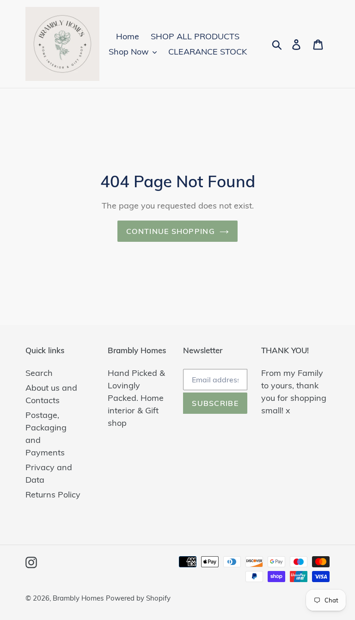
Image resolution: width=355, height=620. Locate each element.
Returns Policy (52, 494)
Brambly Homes (78, 598)
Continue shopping (170, 231)
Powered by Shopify (138, 598)
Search (39, 373)
